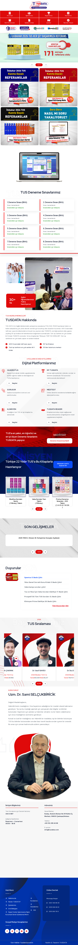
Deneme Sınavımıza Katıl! (59, 441)
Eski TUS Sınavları (10, 23)
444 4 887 (9, 814)
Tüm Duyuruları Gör (60, 606)
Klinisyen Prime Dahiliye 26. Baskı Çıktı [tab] (40, 601)
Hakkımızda (12, 898)
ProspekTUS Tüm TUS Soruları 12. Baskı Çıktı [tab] (42, 596)
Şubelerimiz (12, 905)
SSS (34, 910)
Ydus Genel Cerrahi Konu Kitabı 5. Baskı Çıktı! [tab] (43, 582)
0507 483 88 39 (54, 903)
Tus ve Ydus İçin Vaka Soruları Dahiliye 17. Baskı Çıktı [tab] (46, 592)
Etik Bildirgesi (12, 909)
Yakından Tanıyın (68, 23)
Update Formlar (29, 23)
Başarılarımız (49, 15)
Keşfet (14, 383)
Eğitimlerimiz (29, 15)
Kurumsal (10, 15)
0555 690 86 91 (54, 907)
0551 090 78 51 (54, 911)
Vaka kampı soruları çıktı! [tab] (35, 587)
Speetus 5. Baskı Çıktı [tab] (33, 577)
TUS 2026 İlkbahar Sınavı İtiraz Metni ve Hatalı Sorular (39, 538)
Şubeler (49, 23)
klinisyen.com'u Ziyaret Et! (63, 465)
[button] (32, 64)
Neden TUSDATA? (14, 902)
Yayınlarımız (68, 15)
